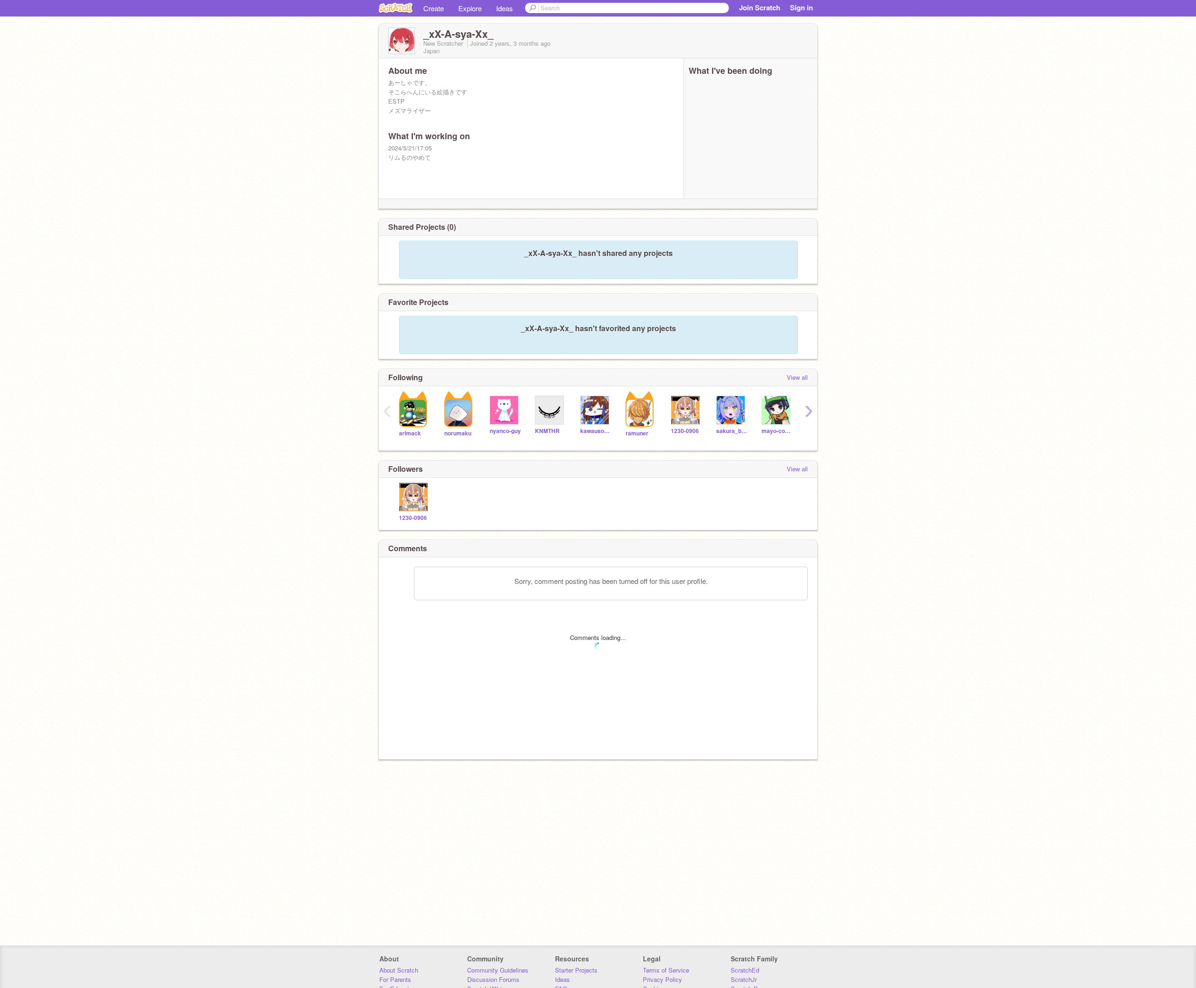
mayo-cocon (777, 431)
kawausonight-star (596, 431)
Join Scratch (759, 7)
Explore (470, 8)
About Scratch (398, 970)
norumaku (457, 433)
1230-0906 (685, 431)
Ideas (504, 8)
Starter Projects (576, 970)
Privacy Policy (662, 979)
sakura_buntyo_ (732, 431)
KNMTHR (547, 431)
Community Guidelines (497, 970)
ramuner (637, 433)
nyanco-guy (505, 431)
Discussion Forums (493, 979)
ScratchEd (745, 970)
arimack (410, 433)
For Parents (395, 979)
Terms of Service (666, 970)
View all (797, 377)
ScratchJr (744, 979)
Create (433, 8)
